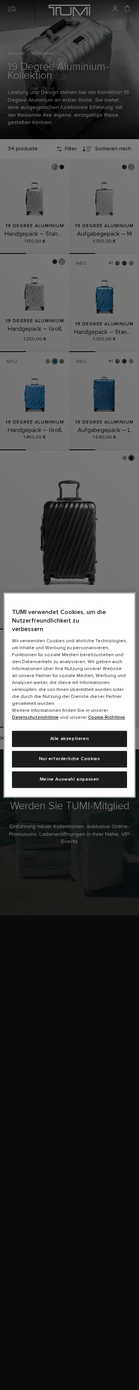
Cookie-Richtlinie (106, 717)
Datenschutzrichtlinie (35, 717)
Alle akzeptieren (69, 739)
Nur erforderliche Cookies (69, 759)
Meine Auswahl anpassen (69, 779)
